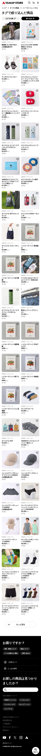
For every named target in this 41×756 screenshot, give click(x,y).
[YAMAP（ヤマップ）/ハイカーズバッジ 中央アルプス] (30, 331)
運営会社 (6, 730)
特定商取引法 (7, 720)
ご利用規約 (6, 724)
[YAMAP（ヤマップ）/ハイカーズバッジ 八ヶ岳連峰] (11, 395)
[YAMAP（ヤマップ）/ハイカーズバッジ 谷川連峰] (11, 264)
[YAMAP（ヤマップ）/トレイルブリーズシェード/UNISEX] (11, 492)
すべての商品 (14, 8)
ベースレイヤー (24, 700)
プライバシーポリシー (10, 727)
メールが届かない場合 (10, 653)
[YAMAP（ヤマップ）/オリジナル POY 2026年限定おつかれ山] (30, 31)
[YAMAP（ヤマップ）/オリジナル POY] (11, 427)
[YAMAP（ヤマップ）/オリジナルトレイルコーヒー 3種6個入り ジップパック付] (11, 97)
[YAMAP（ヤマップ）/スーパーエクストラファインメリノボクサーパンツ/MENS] (11, 592)
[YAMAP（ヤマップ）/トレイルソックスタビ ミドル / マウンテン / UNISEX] (11, 558)
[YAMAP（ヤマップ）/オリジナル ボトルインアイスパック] (30, 132)
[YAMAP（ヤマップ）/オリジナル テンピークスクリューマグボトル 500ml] (11, 296)
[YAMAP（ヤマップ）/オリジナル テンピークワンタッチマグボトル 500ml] (11, 132)
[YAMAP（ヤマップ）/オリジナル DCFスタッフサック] (11, 200)
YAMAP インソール (10, 700)
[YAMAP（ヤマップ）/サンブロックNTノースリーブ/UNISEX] (30, 526)
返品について (24, 649)
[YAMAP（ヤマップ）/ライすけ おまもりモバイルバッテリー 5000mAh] (30, 264)
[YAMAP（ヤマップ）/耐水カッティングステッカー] (30, 296)
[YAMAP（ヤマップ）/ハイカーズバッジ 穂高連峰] (11, 331)
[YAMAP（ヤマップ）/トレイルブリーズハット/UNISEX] (11, 526)
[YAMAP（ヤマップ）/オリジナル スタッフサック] (11, 232)
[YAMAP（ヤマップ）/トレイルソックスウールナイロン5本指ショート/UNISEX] (30, 558)
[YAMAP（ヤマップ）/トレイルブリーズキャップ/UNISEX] (30, 459)
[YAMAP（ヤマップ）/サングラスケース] (30, 395)
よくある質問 (12, 668)
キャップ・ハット (24, 704)
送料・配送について (10, 649)
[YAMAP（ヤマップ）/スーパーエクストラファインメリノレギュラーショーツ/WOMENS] (30, 492)
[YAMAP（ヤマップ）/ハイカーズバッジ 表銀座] (30, 363)
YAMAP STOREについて (11, 717)
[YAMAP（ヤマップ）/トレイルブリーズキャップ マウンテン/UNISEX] (11, 459)
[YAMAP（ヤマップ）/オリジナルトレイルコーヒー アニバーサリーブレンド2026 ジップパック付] (30, 63)
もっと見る (20, 624)
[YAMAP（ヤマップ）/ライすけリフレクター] (11, 63)
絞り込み (29, 18)
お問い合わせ (26, 653)
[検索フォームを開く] (27, 3)
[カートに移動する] (33, 2)
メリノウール (8, 709)
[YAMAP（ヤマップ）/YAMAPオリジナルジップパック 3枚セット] (30, 427)
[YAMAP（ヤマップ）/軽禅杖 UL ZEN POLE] (11, 31)
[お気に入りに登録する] (17, 24)
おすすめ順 (9, 18)
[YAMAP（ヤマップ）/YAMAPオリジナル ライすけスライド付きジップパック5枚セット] (11, 166)
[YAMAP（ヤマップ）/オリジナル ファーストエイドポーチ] (30, 97)
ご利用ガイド (12, 662)
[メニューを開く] (38, 2)
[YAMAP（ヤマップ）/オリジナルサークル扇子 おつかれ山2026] (30, 166)
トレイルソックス (9, 704)
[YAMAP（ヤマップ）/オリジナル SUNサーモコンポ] (30, 200)
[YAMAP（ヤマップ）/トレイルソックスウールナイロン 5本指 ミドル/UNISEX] (30, 592)
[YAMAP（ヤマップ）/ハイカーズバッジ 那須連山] (30, 232)
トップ (4, 8)
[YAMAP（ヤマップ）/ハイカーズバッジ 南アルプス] (11, 363)
